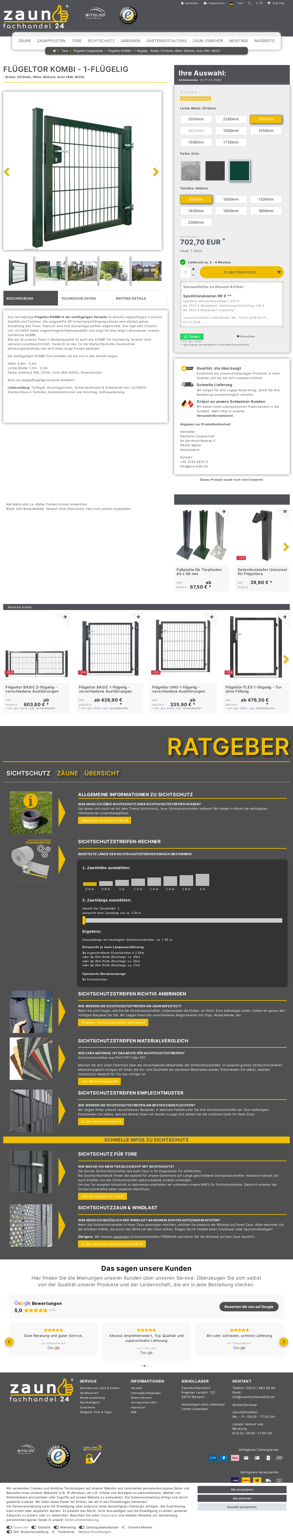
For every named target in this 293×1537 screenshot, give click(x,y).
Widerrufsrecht (141, 1397)
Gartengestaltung (166, 41)
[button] (9, 1342)
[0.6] (89, 884)
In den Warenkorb (240, 272)
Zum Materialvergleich (98, 1081)
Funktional (66, 1532)
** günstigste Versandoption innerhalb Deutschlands (214, 344)
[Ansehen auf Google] (53, 1348)
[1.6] (170, 881)
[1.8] (186, 880)
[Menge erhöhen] (193, 269)
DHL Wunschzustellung (31, 1532)
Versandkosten (45, 708)
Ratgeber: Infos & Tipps (96, 1412)
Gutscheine (87, 1407)
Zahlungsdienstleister (102, 1527)
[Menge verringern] (193, 275)
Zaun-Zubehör (208, 41)
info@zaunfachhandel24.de (254, 1397)
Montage (238, 41)
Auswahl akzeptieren (242, 1507)
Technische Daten (78, 298)
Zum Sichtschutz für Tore (100, 1196)
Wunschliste (247, 336)
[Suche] (249, 3)
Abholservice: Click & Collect (99, 1388)
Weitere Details (131, 298)
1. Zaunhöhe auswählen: (106, 868)
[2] (202, 880)
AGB (134, 1412)
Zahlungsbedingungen (146, 1393)
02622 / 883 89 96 (260, 1388)
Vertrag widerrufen (144, 1402)
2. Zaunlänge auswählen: (106, 900)
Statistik (44, 1527)
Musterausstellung (92, 1397)
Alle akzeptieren (242, 1489)
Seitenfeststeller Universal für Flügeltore (262, 572)
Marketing (68, 1527)
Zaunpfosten (51, 41)
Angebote (264, 41)
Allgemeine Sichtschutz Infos (103, 820)
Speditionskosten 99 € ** (207, 296)
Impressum (138, 1407)
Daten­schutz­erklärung (82, 1520)
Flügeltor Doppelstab (88, 51)
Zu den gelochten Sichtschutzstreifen (110, 1244)
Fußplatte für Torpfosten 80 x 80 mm (199, 572)
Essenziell (20, 1527)
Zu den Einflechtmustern (100, 1121)
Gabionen (131, 41)
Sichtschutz (101, 41)
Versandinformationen (215, 415)
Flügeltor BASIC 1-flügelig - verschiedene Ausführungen (105, 689)
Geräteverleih (89, 1393)
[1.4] (154, 881)
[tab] (30, 298)
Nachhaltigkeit (90, 1402)
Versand (136, 1388)
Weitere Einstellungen (94, 1532)
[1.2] (138, 882)
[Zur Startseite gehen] (54, 51)
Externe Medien (140, 1527)
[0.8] (105, 883)
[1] (122, 883)
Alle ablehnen (242, 1498)
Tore (77, 41)
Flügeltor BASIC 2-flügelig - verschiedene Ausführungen (32, 689)
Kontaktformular (245, 1405)
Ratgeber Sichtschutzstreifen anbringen (112, 1022)
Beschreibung (19, 298)
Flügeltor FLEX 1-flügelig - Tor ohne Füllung (253, 689)
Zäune (24, 41)
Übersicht (102, 773)
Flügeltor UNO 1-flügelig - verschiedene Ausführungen (178, 689)
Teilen (193, 336)
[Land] (231, 3)
